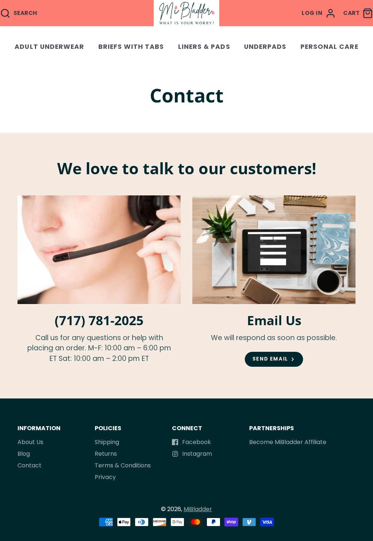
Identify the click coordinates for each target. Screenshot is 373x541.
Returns (106, 453)
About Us (30, 442)
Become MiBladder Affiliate (287, 442)
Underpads (265, 46)
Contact (29, 465)
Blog (23, 453)
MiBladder (198, 509)
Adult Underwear (49, 46)
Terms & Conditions (123, 465)
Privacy (105, 477)
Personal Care (329, 46)
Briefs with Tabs (131, 46)
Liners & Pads (204, 46)
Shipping (107, 442)
